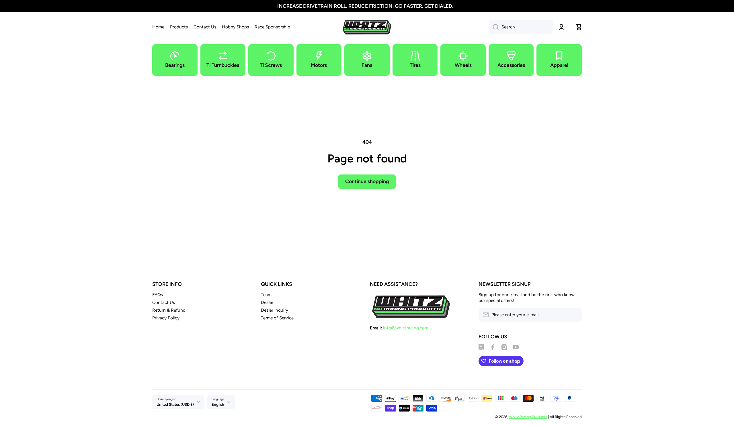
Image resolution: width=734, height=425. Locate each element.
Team (266, 294)
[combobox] (521, 27)
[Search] (494, 27)
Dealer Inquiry (274, 310)
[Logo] (367, 27)
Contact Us (163, 302)
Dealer (267, 302)
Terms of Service (277, 318)
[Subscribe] (574, 315)
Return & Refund (169, 310)
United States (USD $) (175, 404)
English (218, 404)
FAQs (157, 294)
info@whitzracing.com (405, 328)
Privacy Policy (165, 318)
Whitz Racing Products (528, 416)
